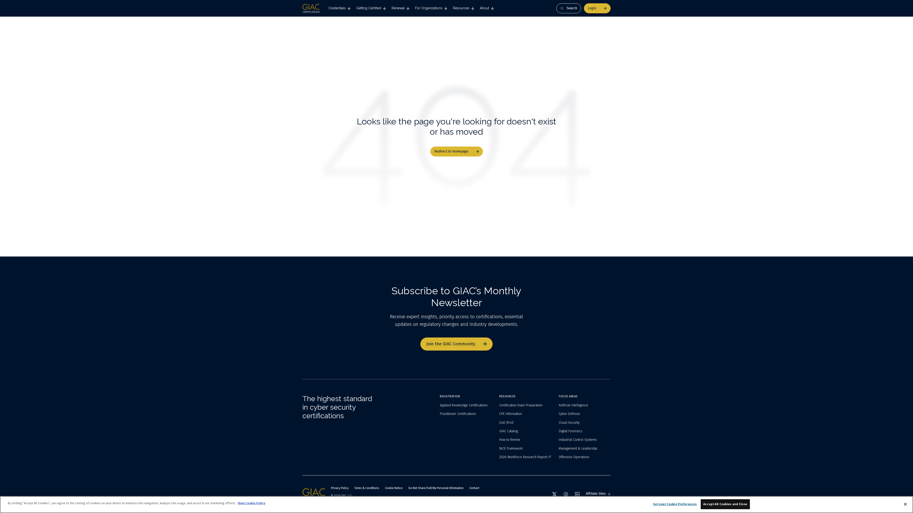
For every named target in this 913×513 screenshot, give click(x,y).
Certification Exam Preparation (520, 405)
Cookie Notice (394, 488)
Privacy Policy (340, 488)
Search (572, 8)
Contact (474, 488)
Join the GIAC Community (450, 344)
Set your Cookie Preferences (675, 504)
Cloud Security (569, 423)
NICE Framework (511, 448)
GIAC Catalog (508, 431)
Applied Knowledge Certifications (464, 405)
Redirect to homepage (451, 151)
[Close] (905, 504)
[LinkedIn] (577, 494)
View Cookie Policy (251, 503)
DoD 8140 (506, 423)
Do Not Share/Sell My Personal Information (436, 488)
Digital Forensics (570, 431)
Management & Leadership (578, 448)
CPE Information (510, 414)
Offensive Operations (574, 457)
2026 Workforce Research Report (523, 457)
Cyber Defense (569, 414)
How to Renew (509, 440)
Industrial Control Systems (578, 440)
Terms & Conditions (366, 488)
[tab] (339, 8)
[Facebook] (566, 494)
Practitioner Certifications (458, 414)
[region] (456, 504)
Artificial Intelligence (573, 405)
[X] (554, 494)
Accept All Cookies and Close (725, 504)
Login (592, 8)
